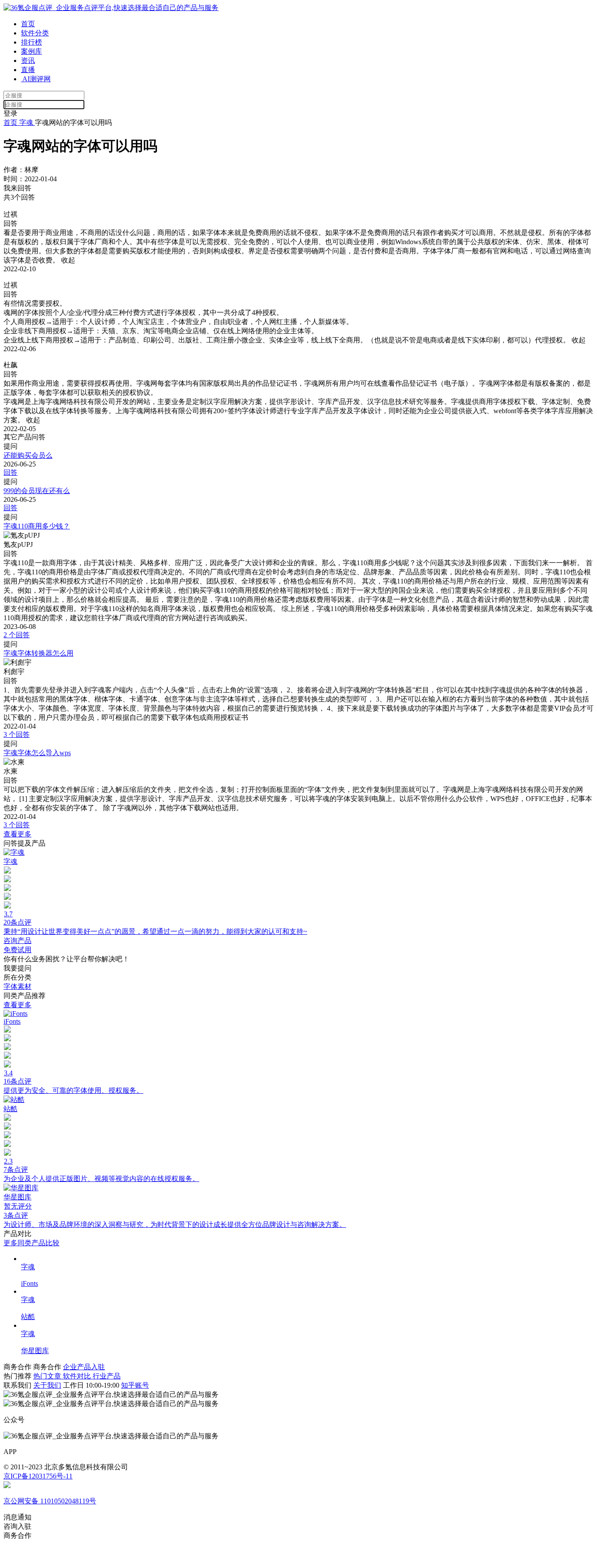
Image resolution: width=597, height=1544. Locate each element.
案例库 (31, 51)
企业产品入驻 (84, 1367)
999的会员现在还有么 (36, 490)
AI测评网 (36, 79)
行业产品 (107, 1376)
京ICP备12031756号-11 (38, 1476)
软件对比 (78, 1376)
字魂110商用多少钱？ (36, 526)
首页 (28, 24)
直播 (28, 69)
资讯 (28, 60)
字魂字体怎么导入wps (37, 752)
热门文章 (48, 1376)
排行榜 (31, 42)
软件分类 (35, 33)
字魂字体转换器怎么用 (38, 653)
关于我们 (47, 1385)
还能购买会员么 (27, 455)
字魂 (26, 122)
